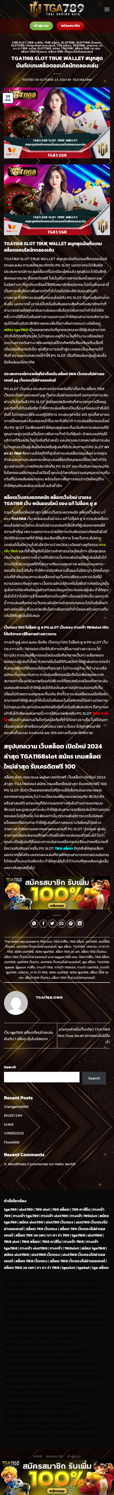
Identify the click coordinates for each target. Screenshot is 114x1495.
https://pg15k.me (63, 1293)
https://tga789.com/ (21, 1319)
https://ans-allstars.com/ (26, 1331)
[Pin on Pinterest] (71, 924)
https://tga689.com (21, 1409)
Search (10, 1067)
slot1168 (68, 42)
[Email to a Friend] (62, 924)
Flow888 (11, 1142)
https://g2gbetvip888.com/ (28, 1390)
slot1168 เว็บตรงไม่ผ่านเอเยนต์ (33, 45)
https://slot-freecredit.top (27, 1370)
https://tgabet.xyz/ (86, 1312)
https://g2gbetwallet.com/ (76, 1390)
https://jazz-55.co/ (54, 1377)
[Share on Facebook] (43, 924)
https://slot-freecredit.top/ (77, 1435)
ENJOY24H (13, 1115)
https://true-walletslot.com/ (28, 1435)
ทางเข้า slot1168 (87, 967)
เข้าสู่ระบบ (74, 1456)
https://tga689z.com (22, 1280)
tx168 (9, 1124)
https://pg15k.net (48, 1299)
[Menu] (107, 9)
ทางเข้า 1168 (45, 967)
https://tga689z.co (57, 1280)
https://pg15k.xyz (94, 1293)
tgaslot (21, 967)
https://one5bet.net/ (59, 1338)
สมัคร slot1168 (40, 48)
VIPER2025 (14, 1133)
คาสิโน (31, 967)
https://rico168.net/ (66, 1331)
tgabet (9, 967)
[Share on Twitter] (52, 924)
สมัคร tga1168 (62, 48)
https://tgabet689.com (24, 1415)
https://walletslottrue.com (27, 1364)
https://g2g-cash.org (58, 1286)
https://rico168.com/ (22, 1338)
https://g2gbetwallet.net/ (26, 1396)
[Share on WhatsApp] (34, 924)
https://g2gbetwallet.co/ (71, 1403)
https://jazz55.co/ (55, 1383)
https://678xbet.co (91, 1325)
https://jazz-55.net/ (21, 1383)
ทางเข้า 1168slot (65, 967)
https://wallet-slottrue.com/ (28, 1428)
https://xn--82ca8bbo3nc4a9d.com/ (36, 1399)
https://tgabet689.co (22, 1422)
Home (38, 1456)
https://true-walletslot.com (74, 1370)
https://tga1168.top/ (92, 1319)
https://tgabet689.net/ (65, 1415)
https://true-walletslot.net (68, 1351)
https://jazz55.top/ (20, 1377)
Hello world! (65, 1164)
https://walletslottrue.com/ (65, 1422)
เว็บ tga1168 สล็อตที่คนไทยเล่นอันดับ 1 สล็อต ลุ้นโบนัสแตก (28, 1035)
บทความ (92, 45)
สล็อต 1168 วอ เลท (87, 48)
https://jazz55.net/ (61, 1357)
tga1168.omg (82, 80)
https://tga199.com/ (57, 1344)
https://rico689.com (22, 1286)
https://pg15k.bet (33, 1293)
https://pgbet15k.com (83, 1299)
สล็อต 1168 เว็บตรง (34, 51)
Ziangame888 (16, 1106)
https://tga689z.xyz (91, 1280)
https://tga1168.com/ (51, 1312)
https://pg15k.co (18, 1299)
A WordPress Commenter (26, 1164)
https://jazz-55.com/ (90, 1377)
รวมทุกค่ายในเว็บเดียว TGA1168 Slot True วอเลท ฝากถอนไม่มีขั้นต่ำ (84, 1035)
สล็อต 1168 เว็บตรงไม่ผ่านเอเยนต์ (70, 51)
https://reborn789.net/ (24, 1351)
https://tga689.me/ (56, 1409)
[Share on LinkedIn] (80, 924)
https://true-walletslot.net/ (78, 1428)
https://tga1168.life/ (20, 1325)
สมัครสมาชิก (54, 1456)
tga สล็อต (63, 45)
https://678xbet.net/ (56, 1325)
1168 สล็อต (52, 42)
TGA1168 (79, 45)
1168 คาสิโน (35, 42)
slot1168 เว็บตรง (88, 42)
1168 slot (19, 42)
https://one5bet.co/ (21, 1344)
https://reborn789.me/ (24, 1357)
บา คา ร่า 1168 (38, 972)
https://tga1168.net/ (57, 1319)
